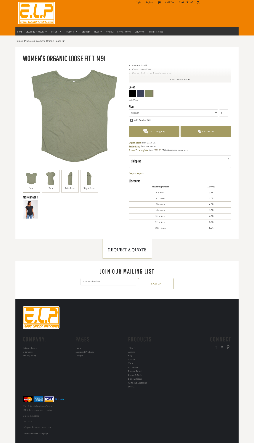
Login (138, 2)
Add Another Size (142, 120)
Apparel (131, 352)
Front (31, 188)
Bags (130, 355)
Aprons (131, 359)
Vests (130, 363)
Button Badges (135, 379)
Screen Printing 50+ (138, 150)
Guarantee (28, 352)
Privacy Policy (29, 355)
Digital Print (135, 142)
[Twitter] (222, 347)
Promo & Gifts (135, 375)
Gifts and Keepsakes (137, 382)
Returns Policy (30, 348)
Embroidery (134, 146)
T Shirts (132, 348)
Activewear (133, 367)
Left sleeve (70, 188)
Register (149, 2)
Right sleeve (89, 188)
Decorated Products (84, 352)
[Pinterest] (228, 347)
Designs (79, 355)
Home (18, 41)
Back (51, 188)
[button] (170, 2)
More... (131, 386)
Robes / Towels (135, 371)
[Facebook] (216, 347)
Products (29, 41)
